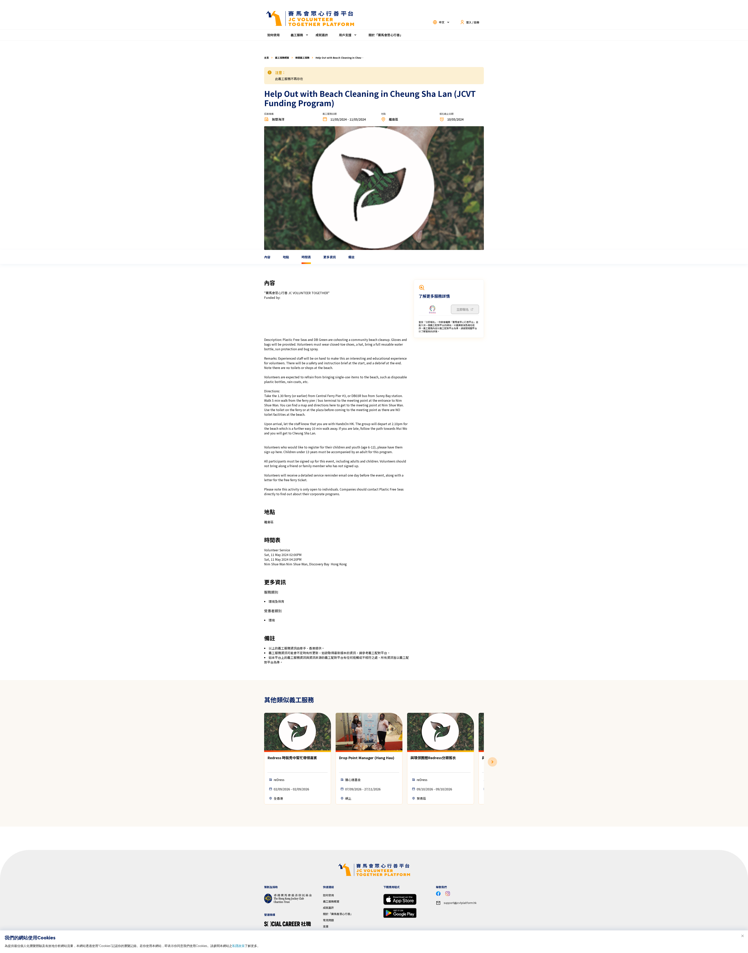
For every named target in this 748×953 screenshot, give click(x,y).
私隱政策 (238, 946)
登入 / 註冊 (472, 22)
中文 (441, 22)
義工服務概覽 (282, 57)
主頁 (266, 57)
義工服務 (297, 35)
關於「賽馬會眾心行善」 (386, 35)
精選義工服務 (302, 57)
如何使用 (273, 35)
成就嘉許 (322, 35)
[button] (484, 762)
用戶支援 (345, 35)
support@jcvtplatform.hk (460, 902)
